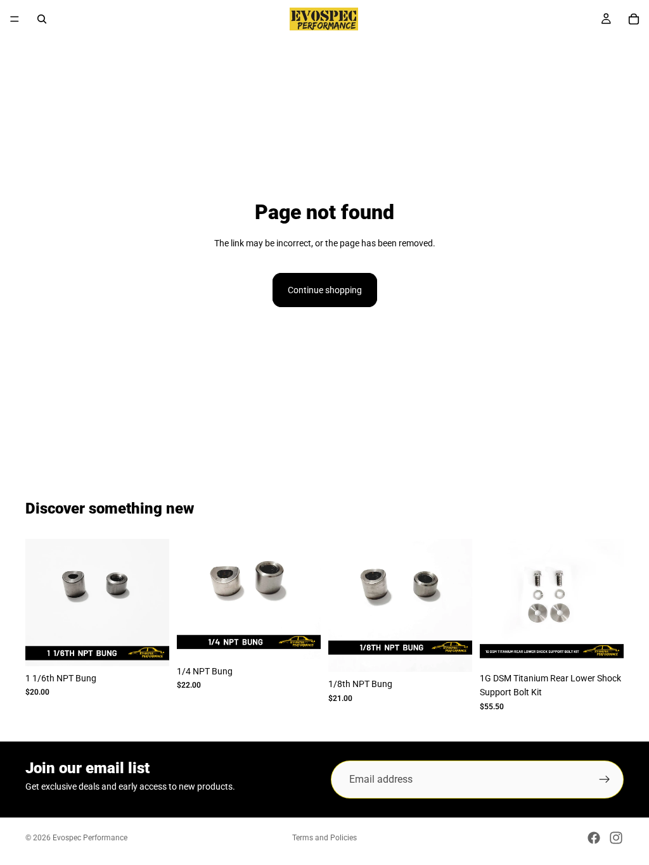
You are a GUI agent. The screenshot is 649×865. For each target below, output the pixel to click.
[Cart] (634, 19)
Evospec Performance (90, 837)
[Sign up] (604, 779)
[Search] (42, 19)
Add (160, 646)
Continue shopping (325, 290)
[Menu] (14, 19)
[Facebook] (593, 837)
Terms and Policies (324, 837)
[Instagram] (616, 837)
